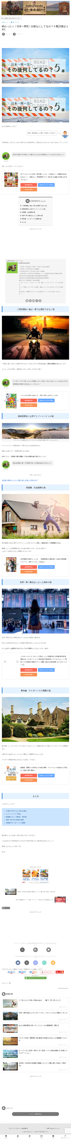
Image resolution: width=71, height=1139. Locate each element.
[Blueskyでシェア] (25, 661)
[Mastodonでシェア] (20, 661)
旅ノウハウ (6, 908)
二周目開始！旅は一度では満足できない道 (34, 205)
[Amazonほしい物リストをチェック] (40, 300)
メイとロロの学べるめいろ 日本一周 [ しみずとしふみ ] (39, 395)
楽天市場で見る (29, 185)
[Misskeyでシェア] (30, 661)
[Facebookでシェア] (35, 661)
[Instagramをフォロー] (33, 300)
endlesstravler (24, 263)
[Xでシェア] (22, 949)
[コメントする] (48, 949)
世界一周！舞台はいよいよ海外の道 (32, 215)
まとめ (24, 222)
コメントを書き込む (35, 1114)
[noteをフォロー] (36, 300)
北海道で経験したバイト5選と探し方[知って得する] (19, 480)
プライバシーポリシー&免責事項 (18, 1128)
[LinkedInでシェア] (27, 667)
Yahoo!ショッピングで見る (46, 185)
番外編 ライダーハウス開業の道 (32, 219)
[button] (35, 949)
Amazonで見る (29, 189)
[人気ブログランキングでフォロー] (35, 977)
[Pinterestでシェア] (55, 661)
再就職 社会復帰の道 (28, 212)
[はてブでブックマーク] (45, 661)
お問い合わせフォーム (52, 1128)
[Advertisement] (35, 41)
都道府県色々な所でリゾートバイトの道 (33, 209)
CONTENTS (35, 201)
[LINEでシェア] (50, 661)
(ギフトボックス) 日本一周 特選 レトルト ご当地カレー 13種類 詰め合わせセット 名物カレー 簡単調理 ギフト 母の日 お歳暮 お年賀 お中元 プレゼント (43, 177)
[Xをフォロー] (30, 300)
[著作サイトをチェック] (26, 300)
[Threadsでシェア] (40, 661)
